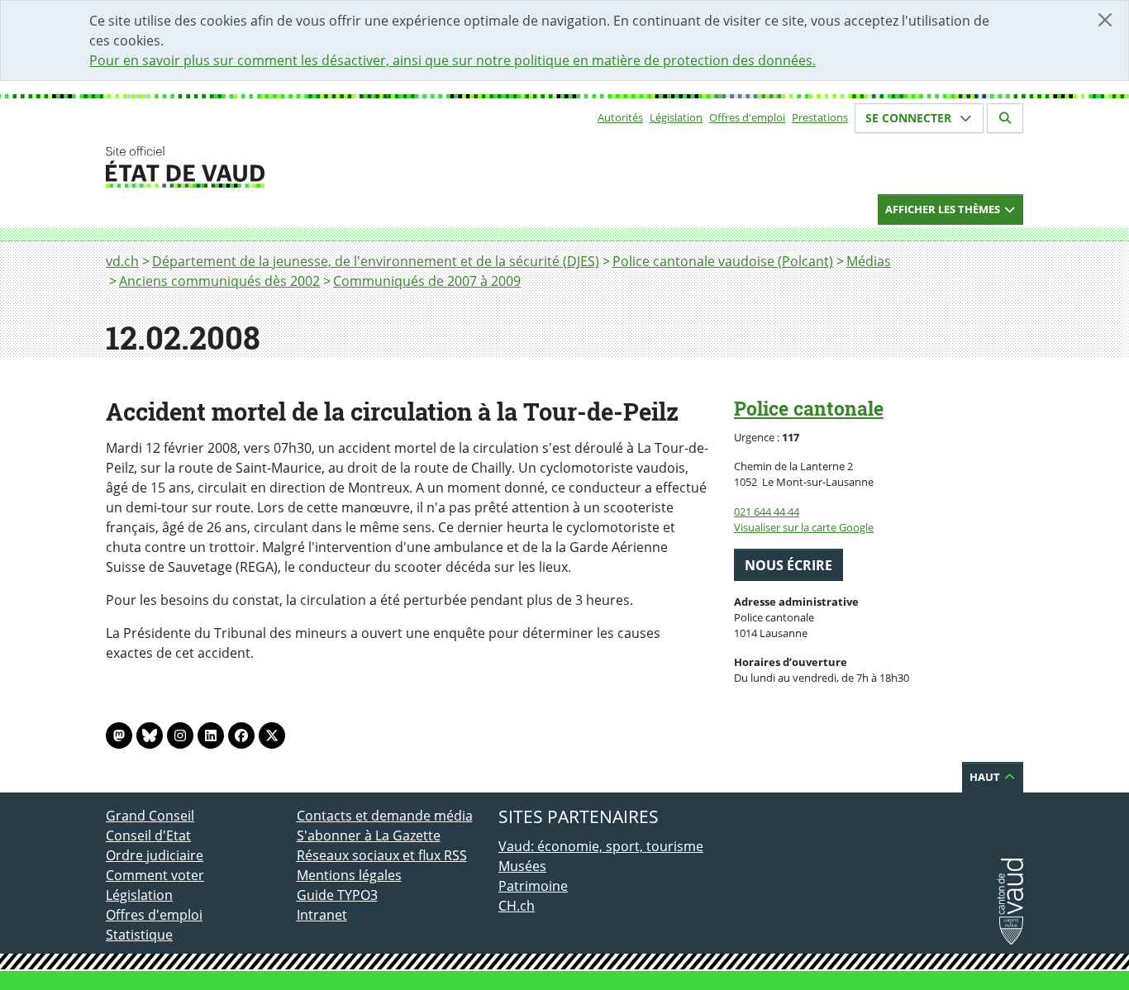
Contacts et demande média (385, 816)
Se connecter (910, 118)
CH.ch (516, 906)
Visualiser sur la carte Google (804, 527)
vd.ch (122, 261)
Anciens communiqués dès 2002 (219, 281)
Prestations (820, 117)
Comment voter (155, 875)
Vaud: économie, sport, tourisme (600, 846)
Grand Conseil (150, 816)
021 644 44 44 (766, 511)
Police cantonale (809, 408)
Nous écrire (788, 565)
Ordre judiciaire (154, 855)
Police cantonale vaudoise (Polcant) (722, 261)
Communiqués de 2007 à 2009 (427, 281)
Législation (676, 117)
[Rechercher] (1005, 118)
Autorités (620, 117)
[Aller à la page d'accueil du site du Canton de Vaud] (290, 167)
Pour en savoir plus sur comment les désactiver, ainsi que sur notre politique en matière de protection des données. (452, 60)
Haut (986, 776)
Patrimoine (533, 886)
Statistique (139, 935)
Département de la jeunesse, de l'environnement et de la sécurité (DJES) (375, 261)
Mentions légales (349, 875)
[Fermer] (1105, 20)
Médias (868, 261)
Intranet (322, 915)
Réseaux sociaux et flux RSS (382, 855)
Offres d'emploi (747, 117)
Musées (522, 866)
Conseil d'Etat (148, 835)
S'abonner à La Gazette (369, 835)
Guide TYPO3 (337, 895)
